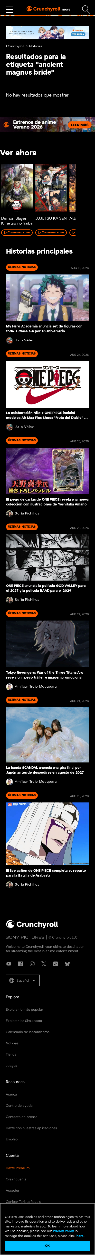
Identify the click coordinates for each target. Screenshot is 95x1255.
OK (47, 1245)
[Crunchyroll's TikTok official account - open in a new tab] (55, 964)
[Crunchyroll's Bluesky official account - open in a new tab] (67, 964)
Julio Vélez (24, 340)
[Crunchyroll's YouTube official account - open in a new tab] (9, 964)
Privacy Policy (63, 1231)
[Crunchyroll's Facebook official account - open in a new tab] (20, 964)
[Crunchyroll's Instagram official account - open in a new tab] (32, 964)
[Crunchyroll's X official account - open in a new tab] (44, 964)
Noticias (35, 46)
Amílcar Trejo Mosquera (36, 686)
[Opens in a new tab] (47, 32)
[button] (23, 980)
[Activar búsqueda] (86, 9)
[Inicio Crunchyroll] (32, 927)
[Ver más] (10, 10)
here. (80, 1236)
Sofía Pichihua (27, 513)
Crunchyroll (15, 46)
